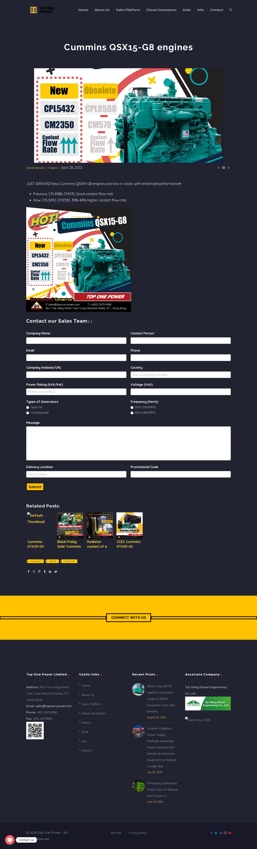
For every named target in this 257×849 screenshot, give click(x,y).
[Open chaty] (10, 840)
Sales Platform (128, 10)
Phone (135, 350)
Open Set (36, 407)
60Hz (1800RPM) (145, 412)
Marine (86, 722)
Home (83, 10)
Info (200, 10)
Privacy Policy (137, 833)
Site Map (116, 833)
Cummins (36, 561)
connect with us (128, 618)
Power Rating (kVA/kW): (44, 385)
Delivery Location (39, 467)
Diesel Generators (161, 10)
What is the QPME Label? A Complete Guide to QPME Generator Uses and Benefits (160, 698)
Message (33, 423)
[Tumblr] (44, 571)
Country (136, 368)
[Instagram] (225, 833)
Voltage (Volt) (142, 385)
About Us (102, 10)
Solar (187, 10)
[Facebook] (28, 571)
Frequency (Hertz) (144, 402)
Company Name (38, 333)
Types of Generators (42, 402)
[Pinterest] (39, 571)
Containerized (39, 412)
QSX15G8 (69, 561)
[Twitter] (34, 571)
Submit (35, 486)
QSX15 (52, 561)
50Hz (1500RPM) (145, 407)
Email (30, 350)
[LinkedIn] (50, 571)
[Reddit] (55, 571)
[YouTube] (229, 833)
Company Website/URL (44, 368)
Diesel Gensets (35, 168)
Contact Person (143, 333)
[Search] (230, 10)
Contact (216, 10)
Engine (53, 168)
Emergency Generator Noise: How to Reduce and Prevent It (162, 789)
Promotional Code (144, 467)
